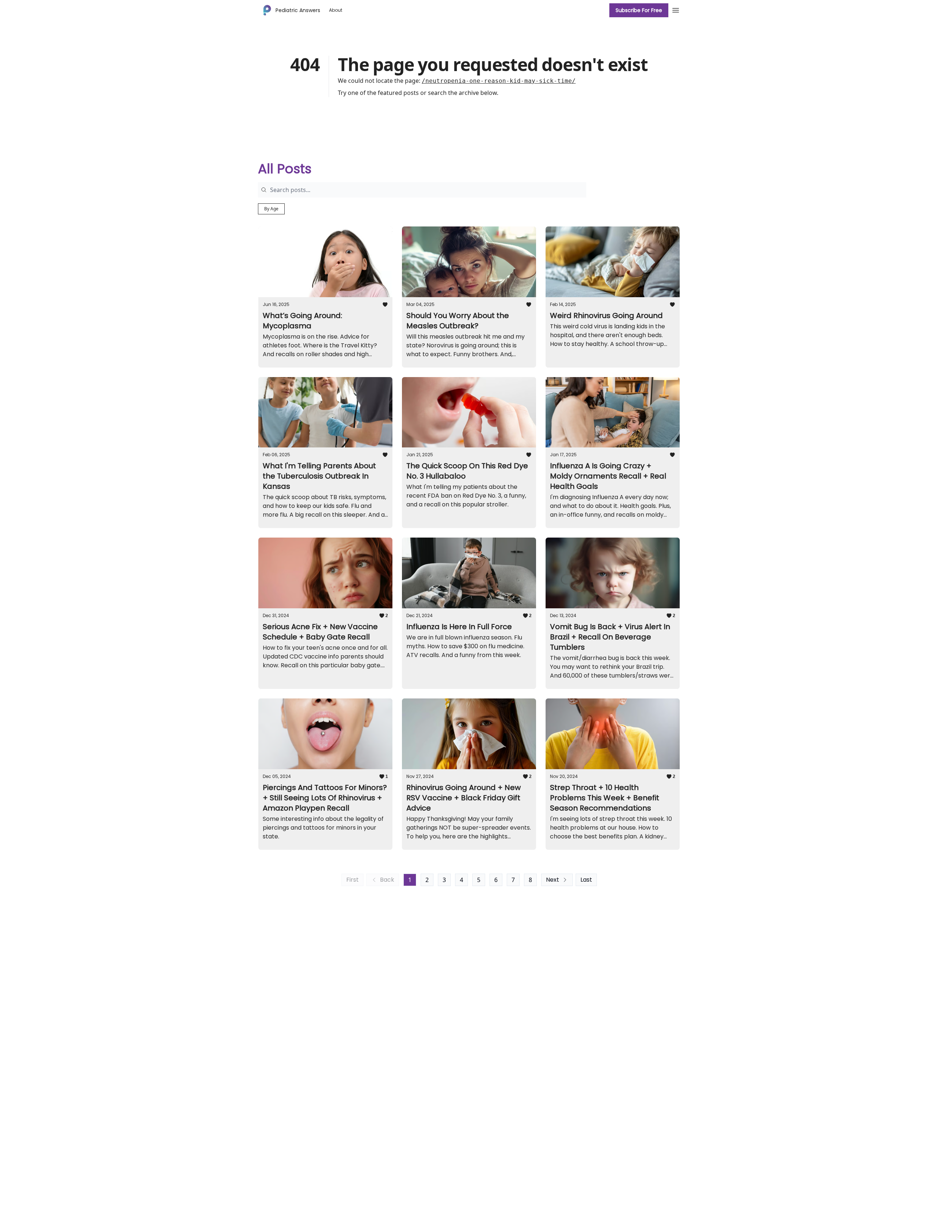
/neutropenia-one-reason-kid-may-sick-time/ (499, 80)
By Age (271, 209)
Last (586, 879)
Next (552, 879)
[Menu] (675, 9)
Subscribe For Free (639, 10)
